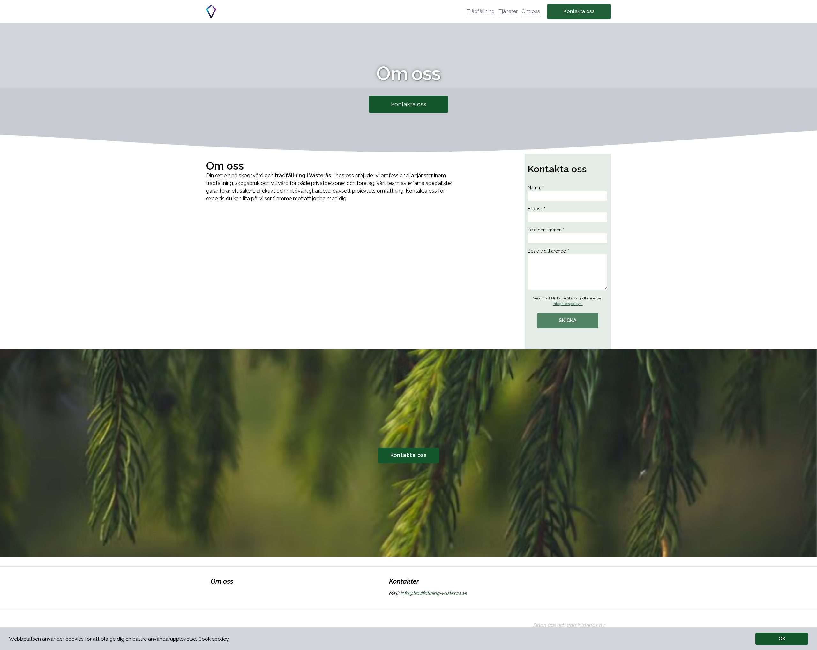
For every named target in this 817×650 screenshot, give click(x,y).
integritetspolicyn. (568, 304)
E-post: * (536, 208)
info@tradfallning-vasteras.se (434, 593)
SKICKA (568, 320)
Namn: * (536, 187)
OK (781, 639)
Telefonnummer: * (546, 229)
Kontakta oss (579, 11)
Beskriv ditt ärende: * (549, 250)
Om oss (530, 11)
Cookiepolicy (213, 639)
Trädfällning (481, 11)
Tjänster (508, 11)
